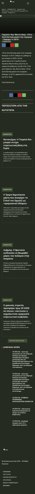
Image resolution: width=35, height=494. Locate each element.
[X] (8, 45)
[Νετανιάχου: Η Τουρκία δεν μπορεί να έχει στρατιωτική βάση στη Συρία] (17, 125)
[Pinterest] (12, 45)
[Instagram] (6, 443)
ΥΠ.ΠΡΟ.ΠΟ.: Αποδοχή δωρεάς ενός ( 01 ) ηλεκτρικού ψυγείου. (20, 423)
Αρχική (4, 9)
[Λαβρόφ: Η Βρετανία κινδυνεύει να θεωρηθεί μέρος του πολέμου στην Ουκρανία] (17, 236)
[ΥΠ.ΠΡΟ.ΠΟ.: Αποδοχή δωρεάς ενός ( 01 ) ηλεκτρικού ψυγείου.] (6, 423)
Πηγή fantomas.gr (8, 82)
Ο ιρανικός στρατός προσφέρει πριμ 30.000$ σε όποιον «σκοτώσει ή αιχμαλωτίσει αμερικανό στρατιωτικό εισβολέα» (16, 311)
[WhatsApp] (16, 45)
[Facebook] (4, 45)
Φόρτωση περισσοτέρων (17, 340)
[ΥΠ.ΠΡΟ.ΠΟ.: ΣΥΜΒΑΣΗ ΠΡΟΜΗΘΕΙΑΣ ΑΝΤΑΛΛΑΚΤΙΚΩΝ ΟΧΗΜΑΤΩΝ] (6, 400)
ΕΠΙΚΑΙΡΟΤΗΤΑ (11, 9)
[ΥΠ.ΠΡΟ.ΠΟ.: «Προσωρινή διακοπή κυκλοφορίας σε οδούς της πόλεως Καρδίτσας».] (6, 411)
